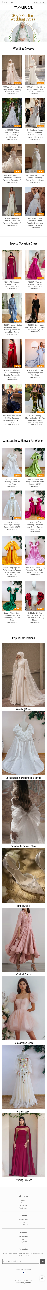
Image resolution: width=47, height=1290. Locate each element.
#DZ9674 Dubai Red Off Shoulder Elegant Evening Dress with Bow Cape (12, 361)
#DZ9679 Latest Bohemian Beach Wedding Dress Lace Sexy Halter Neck (35, 209)
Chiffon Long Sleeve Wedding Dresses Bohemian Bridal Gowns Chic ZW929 (35, 121)
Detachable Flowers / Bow (23, 834)
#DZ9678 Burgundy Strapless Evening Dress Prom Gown (12, 272)
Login (23, 1227)
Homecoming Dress (23, 1030)
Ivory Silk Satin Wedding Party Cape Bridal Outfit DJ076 (12, 512)
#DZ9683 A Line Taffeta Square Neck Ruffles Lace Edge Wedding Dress (12, 121)
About (23, 1188)
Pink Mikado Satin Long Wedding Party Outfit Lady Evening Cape (35, 557)
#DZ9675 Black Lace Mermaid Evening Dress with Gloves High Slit (35, 315)
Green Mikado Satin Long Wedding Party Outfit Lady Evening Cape (12, 604)
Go (42, 1249)
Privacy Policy (23, 1207)
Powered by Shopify (23, 1270)
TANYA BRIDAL (23, 7)
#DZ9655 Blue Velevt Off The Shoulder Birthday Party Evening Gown (12, 406)
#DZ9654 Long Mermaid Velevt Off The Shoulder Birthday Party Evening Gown (35, 406)
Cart (40, 2)
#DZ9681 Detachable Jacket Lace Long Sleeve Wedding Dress (35, 165)
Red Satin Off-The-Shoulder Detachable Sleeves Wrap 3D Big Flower (35, 604)
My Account (23, 1224)
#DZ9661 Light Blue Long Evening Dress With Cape (35, 360)
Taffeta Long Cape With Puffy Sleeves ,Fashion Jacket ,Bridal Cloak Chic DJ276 (12, 559)
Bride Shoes (23, 893)
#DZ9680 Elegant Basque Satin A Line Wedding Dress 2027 (12, 208)
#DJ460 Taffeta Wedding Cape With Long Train (12, 469)
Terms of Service (24, 1213)
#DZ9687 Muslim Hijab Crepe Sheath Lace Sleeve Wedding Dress (35, 77)
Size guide (23, 1193)
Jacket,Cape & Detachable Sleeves (23, 765)
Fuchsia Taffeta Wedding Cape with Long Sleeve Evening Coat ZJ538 (35, 513)
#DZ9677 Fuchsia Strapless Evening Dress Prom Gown (34, 272)
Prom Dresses (23, 1099)
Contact (23, 1191)
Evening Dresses (23, 1167)
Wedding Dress (23, 697)
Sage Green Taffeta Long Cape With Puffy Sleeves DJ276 (35, 469)
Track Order (23, 1196)
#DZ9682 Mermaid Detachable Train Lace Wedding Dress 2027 (12, 165)
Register (24, 1229)
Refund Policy (24, 1210)
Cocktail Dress (23, 962)
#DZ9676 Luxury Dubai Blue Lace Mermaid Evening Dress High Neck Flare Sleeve (12, 316)
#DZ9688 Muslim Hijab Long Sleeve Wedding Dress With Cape (12, 77)
